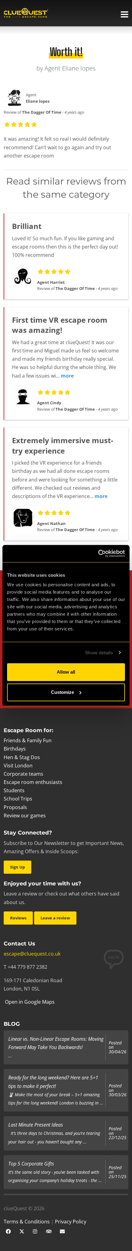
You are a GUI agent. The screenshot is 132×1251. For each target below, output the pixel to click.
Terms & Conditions (27, 1221)
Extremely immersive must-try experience (62, 445)
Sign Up (17, 867)
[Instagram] (35, 1230)
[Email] (62, 1230)
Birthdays (15, 748)
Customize (62, 692)
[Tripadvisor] (48, 1230)
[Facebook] (8, 1230)
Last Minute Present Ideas (35, 1124)
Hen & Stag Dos (22, 757)
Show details (99, 652)
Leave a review (55, 918)
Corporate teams (23, 773)
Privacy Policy (70, 1221)
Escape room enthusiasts (33, 782)
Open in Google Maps (29, 1001)
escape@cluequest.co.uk (32, 953)
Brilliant (26, 226)
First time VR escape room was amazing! (59, 325)
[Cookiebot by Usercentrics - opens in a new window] (98, 553)
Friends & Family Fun (28, 740)
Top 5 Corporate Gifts (31, 1163)
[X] (21, 1230)
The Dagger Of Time (41, 112)
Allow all (66, 672)
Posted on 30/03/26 (117, 1090)
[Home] (26, 13)
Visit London (18, 765)
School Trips (18, 798)
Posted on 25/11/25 (117, 1172)
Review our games (25, 815)
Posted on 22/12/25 (117, 1133)
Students (14, 790)
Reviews (18, 918)
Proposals (15, 807)
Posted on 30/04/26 (117, 1047)
